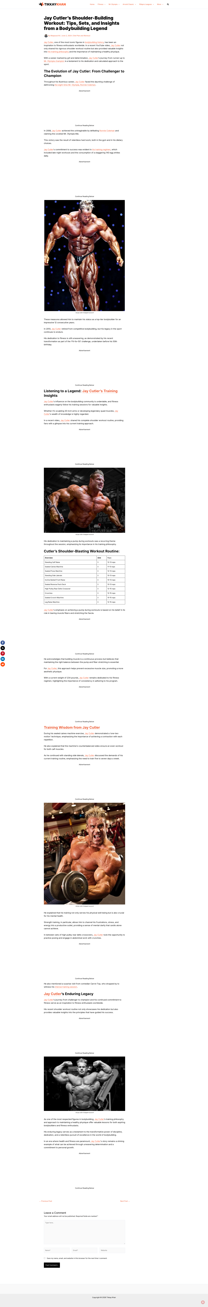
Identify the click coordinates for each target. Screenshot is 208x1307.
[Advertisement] (84, 109)
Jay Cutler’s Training (100, 391)
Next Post (125, 1201)
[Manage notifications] (203, 1302)
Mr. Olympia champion (54, 61)
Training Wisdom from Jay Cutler (72, 727)
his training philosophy (58, 52)
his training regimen (101, 149)
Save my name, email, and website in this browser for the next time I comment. (77, 1258)
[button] (104, 4)
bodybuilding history (94, 42)
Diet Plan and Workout (81, 36)
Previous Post (45, 1201)
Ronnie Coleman (107, 131)
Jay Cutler (48, 42)
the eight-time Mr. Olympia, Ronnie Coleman (75, 85)
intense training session (66, 987)
